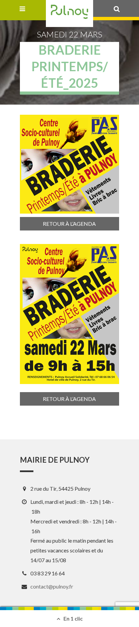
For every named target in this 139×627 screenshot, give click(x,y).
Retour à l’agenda (69, 223)
